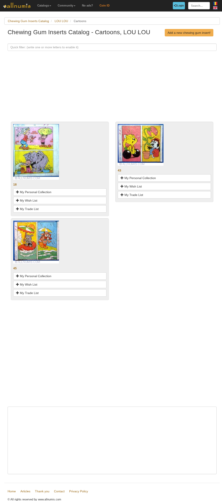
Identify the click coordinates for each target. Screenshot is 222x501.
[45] (36, 242)
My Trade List (29, 209)
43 (119, 170)
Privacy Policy (78, 491)
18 (15, 184)
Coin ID (104, 5)
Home (12, 491)
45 (15, 268)
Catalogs (43, 5)
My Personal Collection (35, 192)
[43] (140, 144)
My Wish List (28, 200)
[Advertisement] (112, 91)
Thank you (42, 491)
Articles (25, 491)
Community (65, 5)
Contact (59, 491)
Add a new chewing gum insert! (189, 32)
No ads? (87, 5)
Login (180, 5)
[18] (36, 151)
